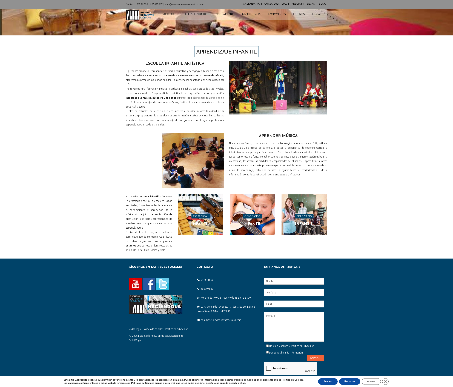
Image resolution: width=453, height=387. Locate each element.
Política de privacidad (176, 329)
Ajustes (371, 381)
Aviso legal (135, 329)
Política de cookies (153, 329)
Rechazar (349, 381)
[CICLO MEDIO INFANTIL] (304, 196)
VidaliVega (135, 340)
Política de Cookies (292, 380)
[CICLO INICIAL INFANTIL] (200, 196)
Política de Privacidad (302, 345)
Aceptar (327, 381)
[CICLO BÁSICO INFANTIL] (252, 196)
